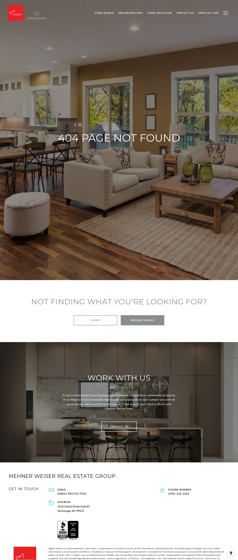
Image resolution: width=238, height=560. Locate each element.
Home (95, 320)
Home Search (104, 13)
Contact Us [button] (119, 426)
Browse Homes (142, 320)
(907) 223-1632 (178, 493)
